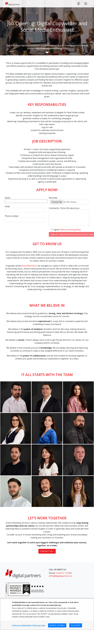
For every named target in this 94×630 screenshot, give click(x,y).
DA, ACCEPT (75, 625)
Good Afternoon (29, 265)
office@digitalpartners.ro (60, 576)
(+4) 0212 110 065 (64, 573)
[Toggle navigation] (85, 3)
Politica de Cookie (38, 625)
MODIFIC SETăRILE (57, 625)
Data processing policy (70, 229)
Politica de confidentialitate (21, 625)
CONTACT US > (47, 551)
